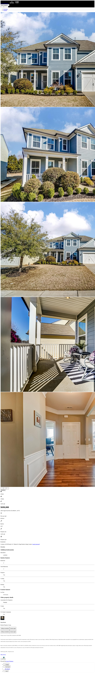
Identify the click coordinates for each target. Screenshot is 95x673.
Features (5, 10)
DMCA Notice (3, 654)
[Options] (2, 488)
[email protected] (36, 544)
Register (6, 6)
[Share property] (7, 488)
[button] (47, 59)
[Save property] (4, 488)
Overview (5, 9)
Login (2, 6)
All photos (3, 490)
